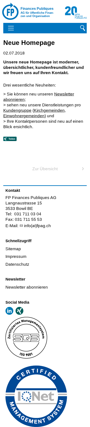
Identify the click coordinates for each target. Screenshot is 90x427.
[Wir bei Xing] (19, 311)
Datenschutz (17, 264)
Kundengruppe (17, 110)
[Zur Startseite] (19, 11)
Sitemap (13, 249)
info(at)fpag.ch (37, 225)
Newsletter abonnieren (26, 287)
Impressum (15, 256)
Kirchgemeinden (49, 110)
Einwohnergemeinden (24, 116)
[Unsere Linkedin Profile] (9, 311)
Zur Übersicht (45, 169)
